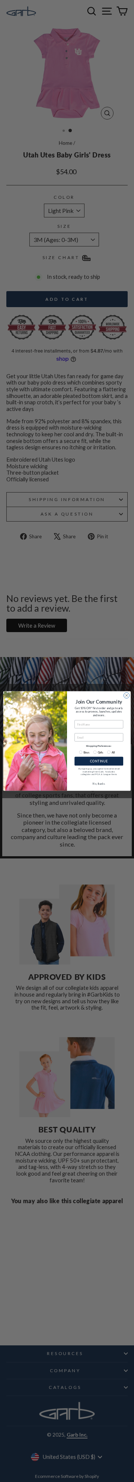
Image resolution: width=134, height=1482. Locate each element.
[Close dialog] (126, 695)
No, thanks (99, 783)
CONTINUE (99, 761)
